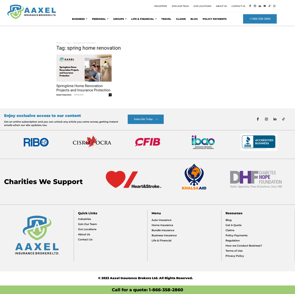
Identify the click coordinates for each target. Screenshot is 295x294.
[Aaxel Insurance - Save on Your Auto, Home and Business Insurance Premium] (34, 12)
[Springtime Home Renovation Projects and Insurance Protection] (84, 68)
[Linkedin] (259, 6)
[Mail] (264, 6)
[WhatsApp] (274, 6)
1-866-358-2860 (166, 289)
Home (59, 42)
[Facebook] (250, 6)
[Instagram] (254, 6)
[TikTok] (269, 6)
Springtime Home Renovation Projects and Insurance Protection (83, 88)
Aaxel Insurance (64, 94)
